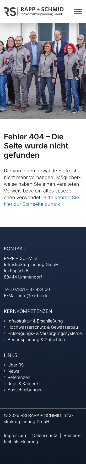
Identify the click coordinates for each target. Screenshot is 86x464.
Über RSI (16, 364)
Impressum (15, 435)
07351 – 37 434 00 (31, 289)
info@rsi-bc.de (33, 295)
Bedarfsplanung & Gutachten (36, 339)
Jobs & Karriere (23, 383)
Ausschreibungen (25, 389)
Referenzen (19, 377)
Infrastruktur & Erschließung (35, 320)
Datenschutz (44, 435)
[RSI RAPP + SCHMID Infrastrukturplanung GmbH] (34, 11)
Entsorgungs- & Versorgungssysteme (45, 333)
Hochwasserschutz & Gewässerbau (43, 327)
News (13, 371)
